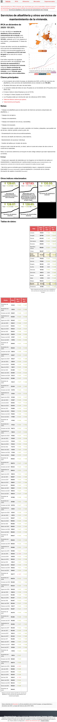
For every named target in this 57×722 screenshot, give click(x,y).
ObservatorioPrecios (6, 6)
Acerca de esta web (35, 716)
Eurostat (15, 704)
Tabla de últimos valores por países (15, 99)
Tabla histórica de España (12, 102)
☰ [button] (2, 1)
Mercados (37, 1)
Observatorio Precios (10, 716)
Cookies (50, 716)
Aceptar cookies (45, 720)
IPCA (16, 1)
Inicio (8, 1)
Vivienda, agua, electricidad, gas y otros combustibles (30, 6)
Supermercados (50, 1)
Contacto (44, 716)
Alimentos (26, 1)
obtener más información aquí (33, 720)
